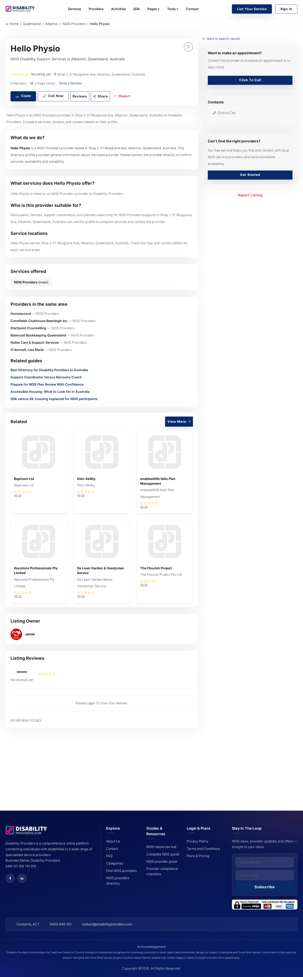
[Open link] (10, 878)
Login (91, 703)
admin (30, 634)
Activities (118, 9)
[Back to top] (13, 944)
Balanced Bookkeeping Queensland (38, 335)
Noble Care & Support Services (35, 343)
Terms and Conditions (203, 849)
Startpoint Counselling (28, 328)
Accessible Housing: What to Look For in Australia (50, 392)
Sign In (286, 9)
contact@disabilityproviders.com (107, 924)
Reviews (80, 96)
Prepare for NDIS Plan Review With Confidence (47, 384)
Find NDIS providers (121, 871)
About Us (113, 841)
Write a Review (70, 83)
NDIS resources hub (161, 847)
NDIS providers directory (117, 880)
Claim (25, 96)
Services (74, 9)
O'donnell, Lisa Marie (27, 350)
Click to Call (250, 80)
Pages (152, 9)
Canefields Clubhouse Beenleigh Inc (39, 321)
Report (124, 96)
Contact (192, 9)
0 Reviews (18, 83)
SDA (136, 9)
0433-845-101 (60, 924)
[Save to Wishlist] (188, 47)
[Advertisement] (102, 763)
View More (177, 422)
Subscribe (265, 887)
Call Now (55, 96)
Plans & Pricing (198, 856)
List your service (252, 9)
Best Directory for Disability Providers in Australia (49, 370)
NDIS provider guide (161, 861)
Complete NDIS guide (162, 854)
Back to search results (223, 39)
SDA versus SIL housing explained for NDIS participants (54, 399)
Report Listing (250, 195)
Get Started (250, 175)
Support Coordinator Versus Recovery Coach (46, 377)
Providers (96, 9)
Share (102, 96)
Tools (171, 9)
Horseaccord (21, 314)
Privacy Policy (197, 841)
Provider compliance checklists (162, 871)
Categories (114, 863)
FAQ (109, 856)
